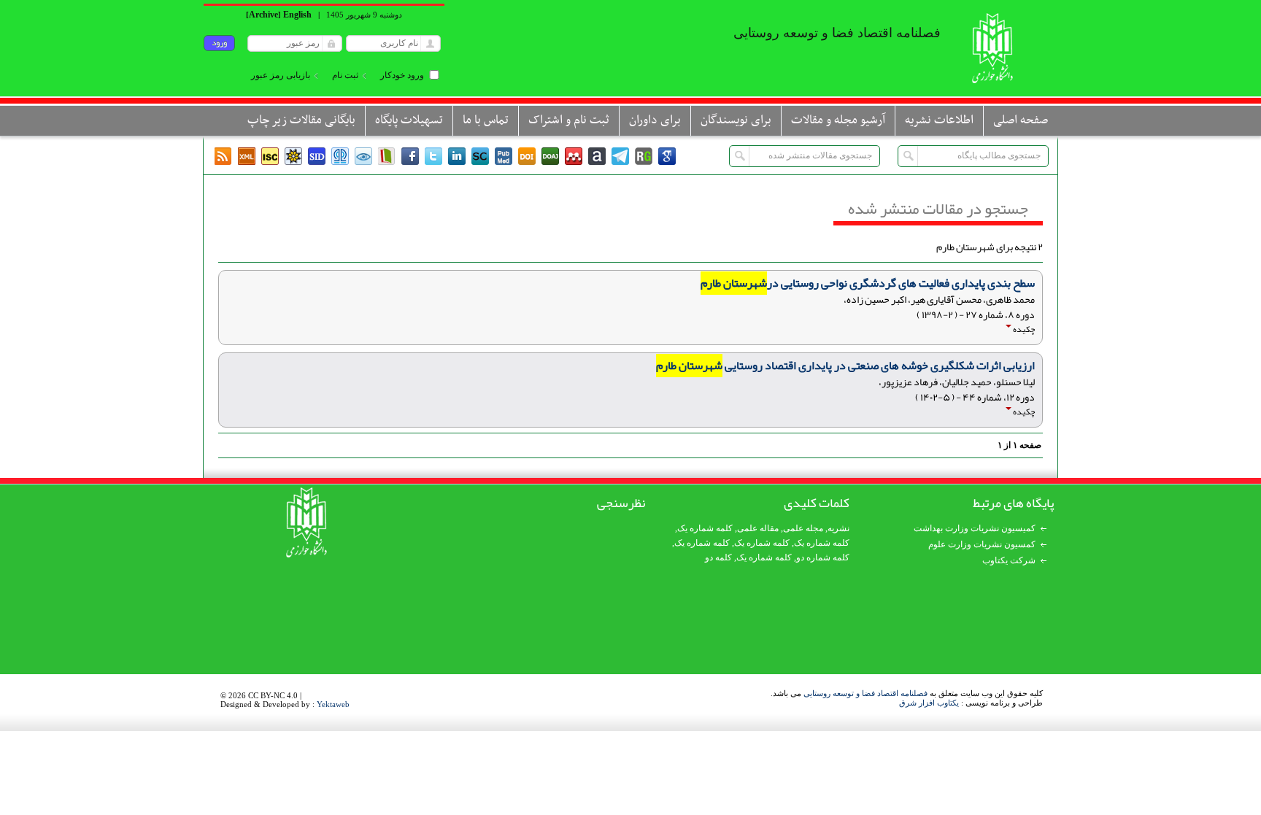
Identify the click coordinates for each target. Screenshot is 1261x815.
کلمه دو (718, 557)
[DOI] (527, 156)
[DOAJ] (550, 156)
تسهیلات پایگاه (409, 120)
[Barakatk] (340, 156)
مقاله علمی (758, 528)
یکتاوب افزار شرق (929, 702)
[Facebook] (410, 156)
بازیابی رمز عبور (280, 75)
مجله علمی (803, 528)
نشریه (838, 528)
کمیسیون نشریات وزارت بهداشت (975, 528)
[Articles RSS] (223, 156)
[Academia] (597, 156)
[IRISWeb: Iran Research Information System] (363, 156)
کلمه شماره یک (705, 528)
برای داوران (655, 120)
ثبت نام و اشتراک (568, 120)
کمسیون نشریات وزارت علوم (982, 544)
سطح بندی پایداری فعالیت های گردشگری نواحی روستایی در (868, 283)
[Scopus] (480, 156)
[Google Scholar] (667, 156)
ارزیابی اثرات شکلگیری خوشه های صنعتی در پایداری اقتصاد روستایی (845, 365)
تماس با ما (486, 120)
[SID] (316, 156)
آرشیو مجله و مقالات (838, 120)
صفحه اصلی (1020, 120)
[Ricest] (293, 156)
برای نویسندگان (736, 120)
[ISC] (270, 156)
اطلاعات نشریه (939, 120)
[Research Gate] (643, 156)
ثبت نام (345, 75)
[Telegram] (620, 156)
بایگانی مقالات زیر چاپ (301, 120)
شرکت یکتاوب (1009, 560)
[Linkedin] (457, 156)
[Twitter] (433, 156)
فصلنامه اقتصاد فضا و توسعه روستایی (865, 693)
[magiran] (387, 156)
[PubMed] (503, 156)
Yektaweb (333, 704)
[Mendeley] (573, 156)
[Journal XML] (246, 156)
